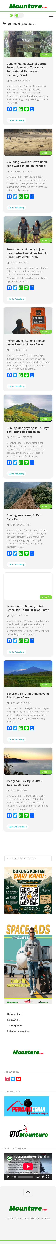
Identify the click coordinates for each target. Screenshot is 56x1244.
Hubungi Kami (14, 1014)
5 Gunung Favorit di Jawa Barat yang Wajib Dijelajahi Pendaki (27, 163)
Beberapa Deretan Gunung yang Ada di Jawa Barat (28, 695)
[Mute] (42, 1176)
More (45, 54)
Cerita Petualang (16, 120)
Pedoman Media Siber (18, 1031)
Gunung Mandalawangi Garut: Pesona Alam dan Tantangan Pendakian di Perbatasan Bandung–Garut (26, 69)
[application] (28, 1166)
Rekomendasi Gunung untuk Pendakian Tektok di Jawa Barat (28, 608)
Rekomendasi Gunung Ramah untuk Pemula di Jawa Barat (26, 342)
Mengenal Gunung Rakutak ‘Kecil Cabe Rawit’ (24, 782)
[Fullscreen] (47, 1176)
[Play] (8, 1176)
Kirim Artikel (13, 1019)
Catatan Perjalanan (17, 826)
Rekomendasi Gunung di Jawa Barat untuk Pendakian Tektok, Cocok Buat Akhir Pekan (27, 253)
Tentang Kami (14, 1025)
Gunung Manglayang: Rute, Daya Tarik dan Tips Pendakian (28, 429)
